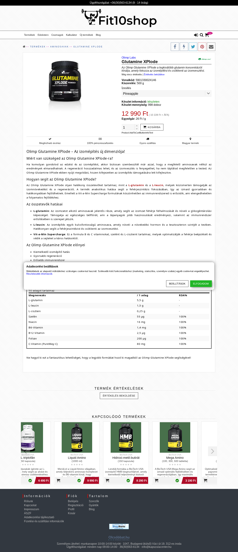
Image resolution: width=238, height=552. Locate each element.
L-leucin (157, 185)
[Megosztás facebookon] (175, 47)
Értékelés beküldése (154, 74)
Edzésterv (43, 34)
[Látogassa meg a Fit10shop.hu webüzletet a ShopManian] (119, 526)
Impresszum (31, 509)
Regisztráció (75, 505)
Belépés (73, 501)
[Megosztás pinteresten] (202, 47)
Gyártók (93, 505)
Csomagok (57, 34)
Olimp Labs (129, 57)
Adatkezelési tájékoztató (39, 517)
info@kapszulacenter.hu (156, 546)
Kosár (71, 513)
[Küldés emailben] (211, 47)
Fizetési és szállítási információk (44, 521)
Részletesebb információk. (39, 274)
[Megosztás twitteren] (193, 47)
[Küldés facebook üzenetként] (184, 47)
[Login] (196, 35)
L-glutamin (136, 185)
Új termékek (86, 34)
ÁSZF (27, 513)
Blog (98, 34)
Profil (71, 509)
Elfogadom (201, 283)
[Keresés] (202, 35)
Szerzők (94, 501)
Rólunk (28, 501)
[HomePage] (119, 18)
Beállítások (177, 283)
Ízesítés (126, 88)
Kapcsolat (30, 505)
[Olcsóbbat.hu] (119, 536)
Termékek (29, 34)
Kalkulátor (71, 34)
